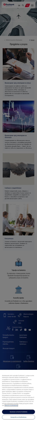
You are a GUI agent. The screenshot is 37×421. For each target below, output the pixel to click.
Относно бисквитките (11, 405)
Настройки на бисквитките (18, 417)
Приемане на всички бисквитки (18, 412)
